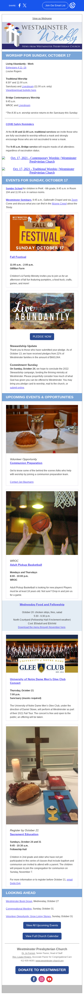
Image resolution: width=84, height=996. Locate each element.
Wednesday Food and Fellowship (42, 604)
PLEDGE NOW (42, 336)
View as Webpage (42, 18)
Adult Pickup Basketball (26, 564)
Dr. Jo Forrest (28, 953)
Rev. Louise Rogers (22, 957)
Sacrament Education (24, 834)
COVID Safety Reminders (20, 124)
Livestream (28, 86)
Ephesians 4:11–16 (16, 67)
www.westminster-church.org (49, 960)
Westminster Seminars (18, 200)
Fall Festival (18, 256)
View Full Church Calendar (42, 936)
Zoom (74, 200)
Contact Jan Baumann (22, 482)
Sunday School (14, 188)
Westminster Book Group (19, 901)
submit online (17, 387)
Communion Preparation (26, 462)
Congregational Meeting (19, 908)
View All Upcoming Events (42, 925)
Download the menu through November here (41, 627)
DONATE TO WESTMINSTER (42, 970)
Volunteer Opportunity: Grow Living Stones (28, 916)
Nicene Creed (59, 203)
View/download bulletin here (21, 90)
